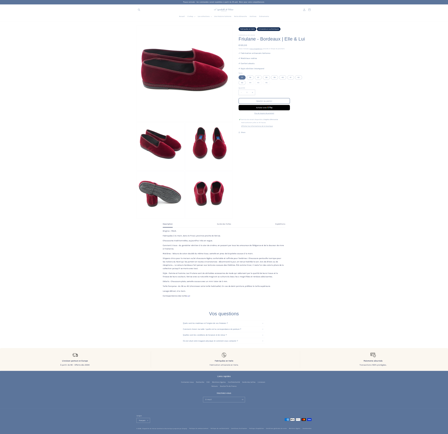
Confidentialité (234, 382)
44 (251, 83)
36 (250, 77)
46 (267, 83)
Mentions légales (219, 382)
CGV (208, 382)
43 (242, 83)
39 (274, 77)
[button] (139, 9)
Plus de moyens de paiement (264, 113)
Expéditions (280, 224)
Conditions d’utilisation (239, 428)
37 (258, 77)
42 (299, 77)
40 (283, 77)
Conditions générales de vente (276, 428)
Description (168, 224)
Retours (215, 386)
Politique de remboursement (198, 428)
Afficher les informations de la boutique (257, 126)
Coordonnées (307, 428)
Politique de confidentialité (220, 428)
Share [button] (243, 132)
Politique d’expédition (256, 428)
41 (291, 77)
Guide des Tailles (224, 224)
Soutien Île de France (228, 386)
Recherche (200, 382)
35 (242, 77)
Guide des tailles (249, 382)
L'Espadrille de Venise (149, 428)
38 (266, 77)
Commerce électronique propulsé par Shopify (172, 428)
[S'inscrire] (242, 399)
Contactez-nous (187, 382)
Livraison (261, 382)
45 (259, 83)
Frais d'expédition (256, 49)
